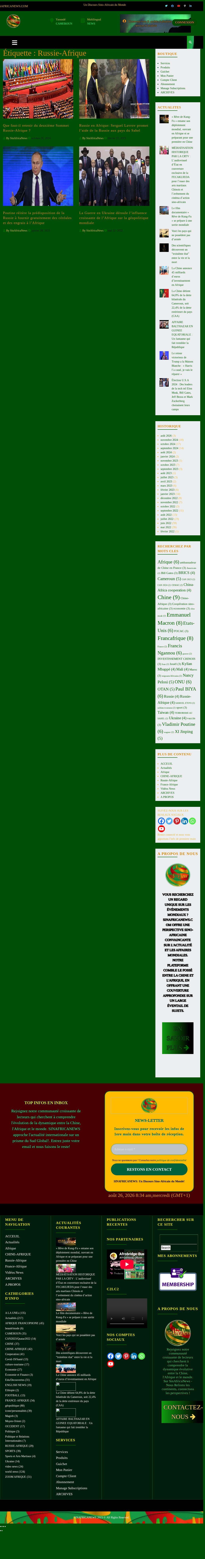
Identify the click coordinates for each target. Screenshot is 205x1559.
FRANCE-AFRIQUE (17, 1400)
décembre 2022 (169, 498)
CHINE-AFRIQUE (171, 776)
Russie (171, 696)
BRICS (186, 573)
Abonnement (168, 84)
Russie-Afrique (169, 780)
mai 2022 (166, 527)
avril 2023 (166, 481)
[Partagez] (3, 1526)
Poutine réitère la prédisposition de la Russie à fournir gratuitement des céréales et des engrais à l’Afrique (37, 218)
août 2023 (166, 473)
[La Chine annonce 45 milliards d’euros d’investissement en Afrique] (66, 1368)
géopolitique (12, 1405)
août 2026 (166, 435)
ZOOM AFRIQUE (15, 1476)
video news (11, 1466)
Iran (165, 664)
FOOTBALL (12, 1395)
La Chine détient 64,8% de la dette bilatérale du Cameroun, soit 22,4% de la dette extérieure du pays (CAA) (182, 304)
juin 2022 (166, 523)
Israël (175, 664)
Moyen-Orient (13, 1421)
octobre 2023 (168, 464)
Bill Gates (169, 573)
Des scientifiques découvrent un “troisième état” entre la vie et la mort (181, 254)
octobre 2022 (168, 506)
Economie (10, 1369)
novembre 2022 (169, 502)
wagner (169, 732)
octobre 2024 (168, 444)
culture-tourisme (14, 1364)
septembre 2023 (169, 469)
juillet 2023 (167, 477)
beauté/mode (12, 1328)
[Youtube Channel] (161, 828)
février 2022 (167, 531)
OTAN (166, 689)
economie (181, 608)
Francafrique (175, 638)
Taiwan (166, 712)
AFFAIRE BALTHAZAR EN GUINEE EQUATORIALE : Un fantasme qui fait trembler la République (182, 335)
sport (181, 707)
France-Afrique (169, 784)
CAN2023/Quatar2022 (17, 1338)
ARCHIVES (167, 92)
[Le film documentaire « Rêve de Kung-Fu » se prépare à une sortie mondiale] (66, 1306)
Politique (10, 1431)
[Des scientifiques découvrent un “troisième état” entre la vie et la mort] (66, 1346)
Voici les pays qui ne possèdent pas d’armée (181, 235)
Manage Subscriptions (173, 88)
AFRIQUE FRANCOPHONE (21, 1323)
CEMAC (177, 585)
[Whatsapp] (192, 821)
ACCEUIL (167, 763)
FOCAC (181, 631)
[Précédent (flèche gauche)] (0, 1530)
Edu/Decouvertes (14, 1379)
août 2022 (166, 514)
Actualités (166, 767)
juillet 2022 (167, 518)
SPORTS (10, 1451)
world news (11, 1471)
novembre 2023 (169, 460)
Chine (169, 597)
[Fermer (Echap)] (5, 1526)
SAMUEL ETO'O (185, 703)
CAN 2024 (164, 585)
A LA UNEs (12, 1312)
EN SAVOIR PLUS (178, 1038)
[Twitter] (169, 821)
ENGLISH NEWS (15, 1385)
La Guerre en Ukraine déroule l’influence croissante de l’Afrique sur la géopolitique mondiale (113, 218)
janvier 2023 (168, 494)
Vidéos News (168, 788)
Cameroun (169, 578)
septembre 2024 (169, 448)
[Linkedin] (184, 821)
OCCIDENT (12, 1426)
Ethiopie (10, 1390)
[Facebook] (161, 821)
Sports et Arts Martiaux (18, 1456)
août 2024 (166, 452)
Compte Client (169, 79)
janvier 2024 (168, 456)
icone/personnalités (15, 1410)
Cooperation (12, 1354)
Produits (165, 67)
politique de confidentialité (171, 1160)
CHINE (9, 1343)
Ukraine (177, 718)
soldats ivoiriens (167, 708)
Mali (182, 669)
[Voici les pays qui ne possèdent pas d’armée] (66, 1328)
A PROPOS (167, 797)
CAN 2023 (188, 579)
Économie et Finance (17, 1374)
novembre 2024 (169, 439)
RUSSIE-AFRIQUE (16, 1445)
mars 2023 (166, 485)
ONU (183, 681)
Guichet (165, 71)
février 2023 (167, 489)
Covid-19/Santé (14, 1359)
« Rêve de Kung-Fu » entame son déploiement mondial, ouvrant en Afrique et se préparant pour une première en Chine (182, 129)
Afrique (168, 561)
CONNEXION (184, 22)
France (162, 647)
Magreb (9, 1416)
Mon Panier (167, 75)
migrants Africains (172, 676)
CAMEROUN (13, 1333)
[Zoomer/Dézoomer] (0, 1526)
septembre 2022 (169, 510)
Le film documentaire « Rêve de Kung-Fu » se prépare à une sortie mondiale (182, 216)
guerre (187, 654)
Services (165, 63)
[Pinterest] (176, 821)
